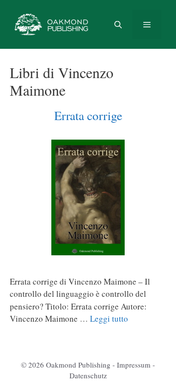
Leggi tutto (109, 318)
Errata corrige (88, 115)
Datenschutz (88, 375)
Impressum (134, 365)
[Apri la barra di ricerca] (117, 24)
